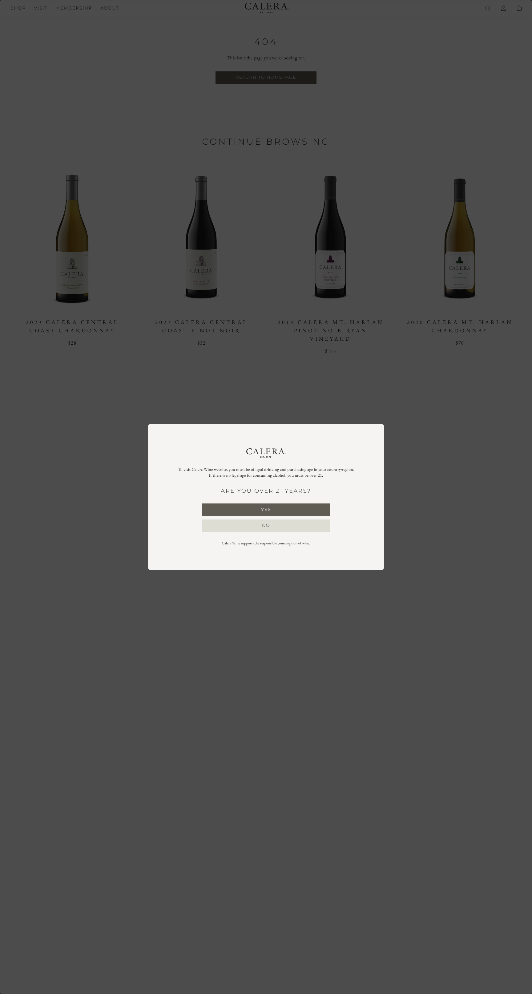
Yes (266, 509)
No (266, 525)
